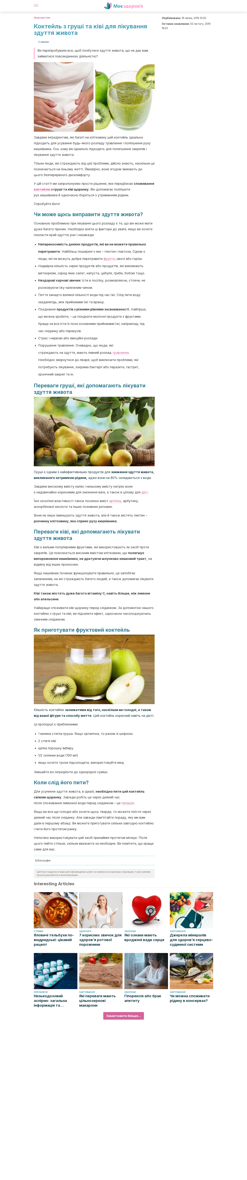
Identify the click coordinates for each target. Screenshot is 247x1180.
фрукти (109, 259)
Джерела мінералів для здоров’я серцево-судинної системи (191, 940)
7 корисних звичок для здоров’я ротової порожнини (100, 940)
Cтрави (38, 931)
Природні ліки (42, 17)
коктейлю (42, 189)
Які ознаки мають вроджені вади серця (144, 937)
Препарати (41, 992)
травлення (120, 353)
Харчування (178, 931)
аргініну (115, 501)
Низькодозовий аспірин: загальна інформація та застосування (50, 1001)
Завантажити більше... (123, 1016)
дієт (144, 492)
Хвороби (130, 931)
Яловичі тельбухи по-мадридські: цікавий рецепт (54, 940)
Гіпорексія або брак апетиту (142, 998)
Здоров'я (85, 931)
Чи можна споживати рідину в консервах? (190, 998)
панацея (127, 803)
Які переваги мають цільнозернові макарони (97, 1001)
